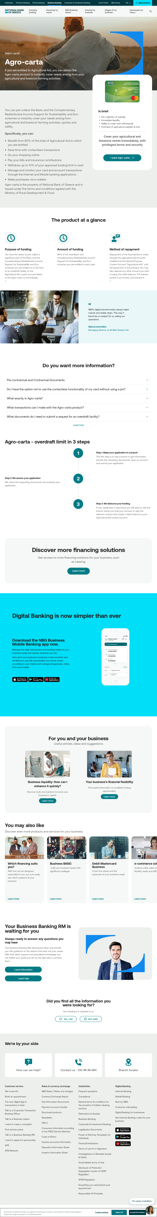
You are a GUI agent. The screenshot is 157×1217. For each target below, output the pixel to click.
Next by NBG (121, 1102)
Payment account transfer (54, 1107)
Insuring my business (90, 11)
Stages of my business (111, 11)
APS (7, 1145)
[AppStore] (20, 679)
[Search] (150, 11)
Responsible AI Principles (90, 1193)
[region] (78, 1212)
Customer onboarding (126, 1107)
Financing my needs (52, 11)
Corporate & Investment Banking (77, 3)
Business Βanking (87, 1119)
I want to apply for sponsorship (20, 1140)
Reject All (119, 1212)
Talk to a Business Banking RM (20, 1135)
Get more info (11, 1091)
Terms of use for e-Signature (92, 1148)
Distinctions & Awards (89, 1113)
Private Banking (39, 3)
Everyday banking (33, 11)
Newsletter (47, 1117)
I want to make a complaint (18, 1124)
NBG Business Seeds (71, 11)
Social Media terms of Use (91, 1162)
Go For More (103, 3)
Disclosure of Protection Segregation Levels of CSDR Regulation (92, 1171)
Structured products (52, 1112)
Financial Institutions (88, 1143)
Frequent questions (87, 1091)
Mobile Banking (122, 1096)
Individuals (9, 3)
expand (24, 281)
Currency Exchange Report (55, 1096)
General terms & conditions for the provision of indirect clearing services (94, 1105)
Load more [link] (78, 425)
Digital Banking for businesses (130, 1112)
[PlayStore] (36, 679)
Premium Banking (23, 3)
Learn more (47, 801)
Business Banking (54, 3)
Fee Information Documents (55, 1102)
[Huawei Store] (52, 679)
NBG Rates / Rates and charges (57, 1091)
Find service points (14, 1129)
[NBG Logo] (14, 11)
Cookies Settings (101, 1212)
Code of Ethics (49, 1136)
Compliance (84, 1096)
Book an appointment (15, 1096)
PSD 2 (45, 1123)
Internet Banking (123, 1091)
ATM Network (11, 1150)
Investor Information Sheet (55, 1152)
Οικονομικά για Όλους (136, 11)
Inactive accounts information (56, 1142)
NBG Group (115, 3)
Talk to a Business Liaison (17, 1119)
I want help (23, 978)
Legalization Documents (90, 1129)
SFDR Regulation (86, 1179)
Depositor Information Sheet (55, 1147)
